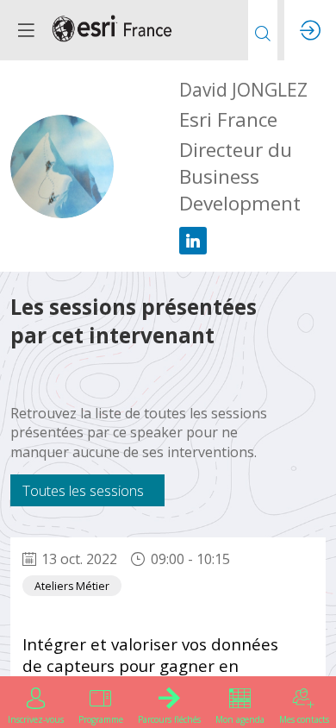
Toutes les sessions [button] (83, 490)
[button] (26, 30)
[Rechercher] (262, 30)
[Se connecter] (310, 30)
